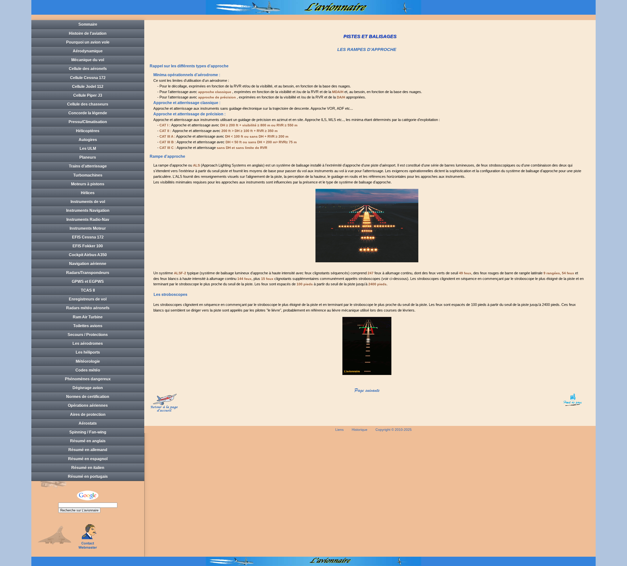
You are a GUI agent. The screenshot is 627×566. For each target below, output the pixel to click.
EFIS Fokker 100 (87, 246)
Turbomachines (87, 175)
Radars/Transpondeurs (87, 273)
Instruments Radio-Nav (87, 219)
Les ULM (88, 148)
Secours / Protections (88, 335)
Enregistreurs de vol (88, 299)
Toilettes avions (87, 326)
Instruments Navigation (87, 210)
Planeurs (87, 157)
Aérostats (88, 423)
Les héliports (88, 352)
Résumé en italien (87, 468)
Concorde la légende (87, 113)
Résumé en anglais (88, 441)
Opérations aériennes (88, 405)
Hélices (88, 193)
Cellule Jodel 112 (87, 86)
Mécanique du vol (87, 60)
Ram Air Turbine (88, 317)
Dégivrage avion (87, 388)
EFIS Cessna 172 (88, 237)
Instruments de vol (88, 202)
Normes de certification (87, 397)
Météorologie (88, 361)
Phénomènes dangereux (88, 379)
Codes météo (87, 370)
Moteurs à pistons (87, 184)
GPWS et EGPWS (88, 281)
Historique (359, 430)
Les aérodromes (87, 343)
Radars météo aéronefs (87, 308)
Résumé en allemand (87, 450)
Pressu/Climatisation (88, 122)
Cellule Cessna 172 (88, 78)
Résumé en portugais (88, 476)
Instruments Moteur (88, 228)
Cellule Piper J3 (87, 95)
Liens (339, 430)
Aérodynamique (88, 51)
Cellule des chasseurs (87, 104)
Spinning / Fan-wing (87, 432)
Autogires (88, 140)
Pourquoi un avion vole (87, 42)
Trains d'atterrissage (88, 166)
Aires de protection (88, 414)
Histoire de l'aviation (88, 33)
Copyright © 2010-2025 (393, 430)
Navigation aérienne (87, 264)
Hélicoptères (87, 131)
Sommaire (87, 24)
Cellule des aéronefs (88, 69)
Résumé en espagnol (88, 459)
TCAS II (88, 290)
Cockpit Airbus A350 (88, 255)
